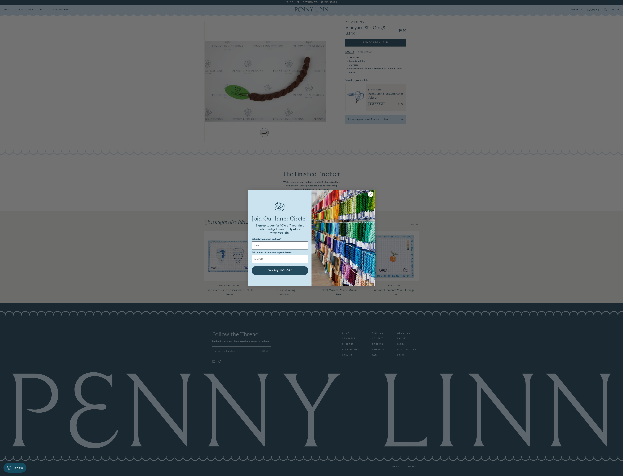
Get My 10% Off (280, 270)
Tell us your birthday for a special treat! (272, 252)
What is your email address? (266, 239)
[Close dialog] (370, 194)
